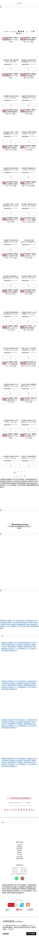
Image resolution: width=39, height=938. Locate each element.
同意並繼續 (31, 934)
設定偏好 (6, 934)
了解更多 (11, 929)
